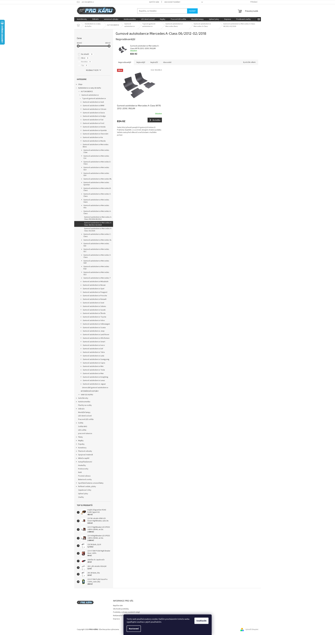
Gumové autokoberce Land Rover (96, 334)
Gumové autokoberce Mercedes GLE (96, 244)
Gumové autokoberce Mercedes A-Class (97, 212)
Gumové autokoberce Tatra (94, 352)
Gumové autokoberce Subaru (94, 306)
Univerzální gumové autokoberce (95, 387)
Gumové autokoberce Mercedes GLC (96, 250)
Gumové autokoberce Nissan (94, 285)
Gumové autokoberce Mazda (94, 141)
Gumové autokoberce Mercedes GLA (96, 168)
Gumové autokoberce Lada (93, 355)
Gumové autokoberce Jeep (94, 331)
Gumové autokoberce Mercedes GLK (96, 174)
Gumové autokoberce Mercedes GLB (96, 262)
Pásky (80, 437)
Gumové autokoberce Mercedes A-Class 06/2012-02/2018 (98, 223)
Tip (84, 65)
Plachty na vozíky (85, 405)
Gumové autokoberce (90, 95)
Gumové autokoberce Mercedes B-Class (97, 189)
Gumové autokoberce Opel (93, 288)
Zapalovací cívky (84, 490)
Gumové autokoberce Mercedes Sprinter (96, 183)
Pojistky (81, 444)
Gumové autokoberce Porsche (95, 295)
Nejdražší (154, 62)
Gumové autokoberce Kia (93, 137)
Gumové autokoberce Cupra (94, 363)
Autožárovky (83, 398)
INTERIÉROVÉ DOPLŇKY (90, 391)
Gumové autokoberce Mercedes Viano (96, 200)
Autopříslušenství (85, 462)
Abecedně (167, 62)
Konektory (82, 447)
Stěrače (81, 409)
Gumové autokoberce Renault (94, 299)
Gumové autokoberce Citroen (94, 109)
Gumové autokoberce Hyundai (95, 130)
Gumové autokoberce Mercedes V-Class (97, 195)
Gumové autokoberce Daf (93, 348)
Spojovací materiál (85, 454)
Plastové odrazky (85, 451)
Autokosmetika (84, 401)
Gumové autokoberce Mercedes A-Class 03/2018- (98, 229)
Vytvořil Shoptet (251, 629)
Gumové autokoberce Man (93, 373)
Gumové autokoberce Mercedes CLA (96, 157)
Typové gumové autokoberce (94, 98)
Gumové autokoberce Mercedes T (97, 278)
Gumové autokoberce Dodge (94, 116)
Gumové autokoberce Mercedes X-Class (97, 256)
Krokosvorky (83, 469)
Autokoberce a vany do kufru (89, 88)
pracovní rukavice (85, 433)
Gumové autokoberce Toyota (94, 317)
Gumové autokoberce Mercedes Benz (95, 145)
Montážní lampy (84, 412)
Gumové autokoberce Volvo (94, 320)
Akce (84, 58)
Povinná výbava (84, 476)
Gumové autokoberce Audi (93, 102)
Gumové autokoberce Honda (94, 127)
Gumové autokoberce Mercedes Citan (96, 151)
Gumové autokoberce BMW (93, 105)
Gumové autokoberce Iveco (94, 345)
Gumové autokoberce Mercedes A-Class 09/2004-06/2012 (98, 218)
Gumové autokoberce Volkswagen (96, 324)
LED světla (82, 430)
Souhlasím (201, 620)
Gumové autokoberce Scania (94, 327)
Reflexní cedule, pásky (87, 486)
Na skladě (86, 54)
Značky (81, 497)
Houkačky (82, 465)
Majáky (81, 440)
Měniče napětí (83, 458)
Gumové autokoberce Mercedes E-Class (97, 162)
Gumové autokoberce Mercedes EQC (96, 267)
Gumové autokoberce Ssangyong (96, 359)
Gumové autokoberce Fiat (93, 119)
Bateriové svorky (85, 479)
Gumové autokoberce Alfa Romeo (96, 338)
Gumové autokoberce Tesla (94, 370)
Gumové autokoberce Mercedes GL (97, 240)
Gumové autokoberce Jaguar (94, 384)
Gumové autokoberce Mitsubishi (95, 281)
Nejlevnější (141, 62)
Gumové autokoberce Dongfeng (95, 377)
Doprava (116, 619)
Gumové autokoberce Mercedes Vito (96, 206)
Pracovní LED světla (85, 419)
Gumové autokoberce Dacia (94, 112)
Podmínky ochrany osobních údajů (126, 612)
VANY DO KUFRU (87, 394)
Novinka (85, 61)
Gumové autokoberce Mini (93, 366)
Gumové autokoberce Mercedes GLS (96, 273)
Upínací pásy (83, 493)
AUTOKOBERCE (87, 91)
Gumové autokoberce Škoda (94, 313)
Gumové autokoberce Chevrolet (95, 134)
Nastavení (134, 628)
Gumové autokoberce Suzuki (94, 310)
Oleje (80, 84)
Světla (80, 423)
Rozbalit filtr (92, 70)
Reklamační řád (119, 615)
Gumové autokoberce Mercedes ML (97, 179)
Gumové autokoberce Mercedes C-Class (97, 235)
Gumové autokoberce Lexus (94, 380)
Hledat (192, 11)
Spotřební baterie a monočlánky (90, 483)
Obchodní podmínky (172, 2)
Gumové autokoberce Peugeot (95, 292)
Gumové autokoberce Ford (93, 123)
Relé (80, 472)
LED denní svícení (85, 415)
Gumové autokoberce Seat (93, 302)
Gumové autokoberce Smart (94, 341)
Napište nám (154, 2)
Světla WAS (82, 426)
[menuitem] (82, 19)
